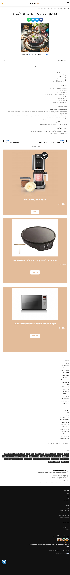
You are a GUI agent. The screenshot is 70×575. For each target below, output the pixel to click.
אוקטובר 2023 (65, 401)
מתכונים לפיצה (65, 434)
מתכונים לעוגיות (54, 459)
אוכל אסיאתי (48, 453)
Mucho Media (53, 550)
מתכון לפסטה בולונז (45, 456)
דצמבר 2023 (65, 396)
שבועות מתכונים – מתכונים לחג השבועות (58, 443)
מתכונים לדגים (65, 427)
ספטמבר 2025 (65, 370)
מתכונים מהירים (64, 438)
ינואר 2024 (65, 394)
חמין (32, 453)
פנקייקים (11, 459)
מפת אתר (66, 501)
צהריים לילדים (65, 441)
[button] (2, 3)
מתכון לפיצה (65, 456)
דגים (42, 453)
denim (66, 453)
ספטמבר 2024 (65, 380)
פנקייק (16, 459)
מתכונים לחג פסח (58, 8)
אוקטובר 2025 (65, 368)
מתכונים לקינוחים (64, 436)
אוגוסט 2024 (65, 382)
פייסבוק (67, 525)
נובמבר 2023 (65, 398)
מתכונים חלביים (65, 422)
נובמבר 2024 (65, 375)
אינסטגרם (66, 527)
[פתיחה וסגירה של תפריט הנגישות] (4, 562)
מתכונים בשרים (24, 456)
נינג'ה (21, 459)
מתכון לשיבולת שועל (34, 456)
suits (54, 453)
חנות (67, 496)
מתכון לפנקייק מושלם (55, 456)
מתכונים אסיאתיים (64, 417)
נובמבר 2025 (65, 365)
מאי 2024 (66, 384)
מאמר (28, 453)
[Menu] (66, 3)
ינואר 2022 (65, 403)
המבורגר (37, 453)
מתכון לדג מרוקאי (9, 453)
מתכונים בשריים (64, 419)
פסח (6, 459)
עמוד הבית (66, 8)
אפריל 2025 (65, 372)
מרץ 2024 (66, 389)
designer (60, 453)
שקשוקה (51, 461)
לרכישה (35, 212)
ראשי (67, 493)
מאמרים (67, 415)
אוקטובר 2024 (65, 377)
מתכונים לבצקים (64, 424)
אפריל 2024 (65, 387)
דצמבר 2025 (65, 363)
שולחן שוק (57, 461)
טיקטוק (67, 530)
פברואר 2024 (65, 391)
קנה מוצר (35, 272)
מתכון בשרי (17, 453)
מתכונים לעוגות (65, 431)
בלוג (68, 412)
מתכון (23, 453)
